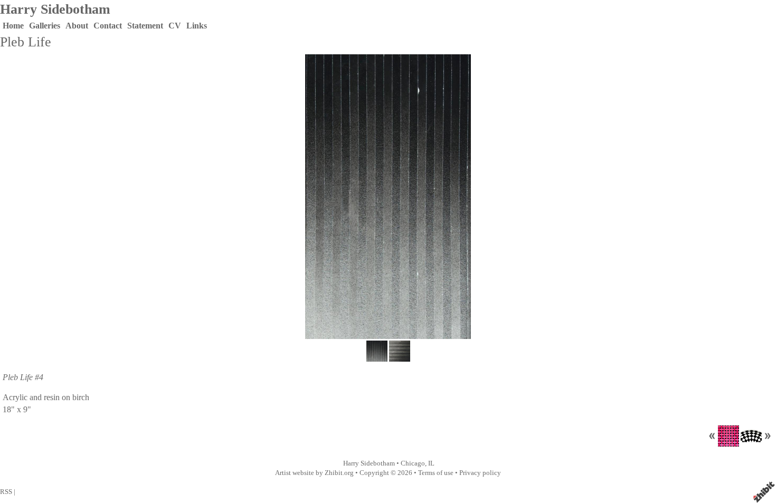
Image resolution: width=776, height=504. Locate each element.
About (76, 25)
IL (431, 463)
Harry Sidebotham (55, 9)
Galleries (44, 25)
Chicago (413, 463)
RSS (6, 492)
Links (196, 25)
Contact (107, 25)
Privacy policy (480, 473)
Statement (145, 25)
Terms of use (435, 473)
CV (174, 25)
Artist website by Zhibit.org (314, 473)
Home (13, 25)
